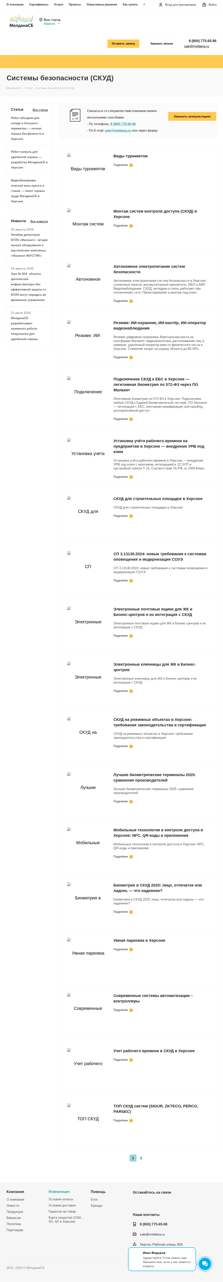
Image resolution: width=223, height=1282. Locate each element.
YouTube (148, 1202)
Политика (14, 1224)
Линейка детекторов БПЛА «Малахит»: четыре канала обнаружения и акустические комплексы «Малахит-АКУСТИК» (29, 245)
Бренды (97, 1205)
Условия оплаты (61, 1199)
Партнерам (15, 1230)
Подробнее (120, 165)
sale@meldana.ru (196, 46)
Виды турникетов (130, 156)
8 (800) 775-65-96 (202, 41)
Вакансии (14, 1218)
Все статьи (40, 110)
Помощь (98, 1192)
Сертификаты (38, 4)
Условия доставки (62, 1205)
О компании (15, 4)
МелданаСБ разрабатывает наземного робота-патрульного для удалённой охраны (24, 328)
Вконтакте (137, 1202)
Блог (94, 1199)
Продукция (15, 1211)
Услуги (58, 4)
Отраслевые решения (102, 4)
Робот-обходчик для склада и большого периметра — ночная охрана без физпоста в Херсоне (27, 128)
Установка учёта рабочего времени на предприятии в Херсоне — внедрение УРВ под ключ (158, 446)
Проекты (75, 4)
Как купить (130, 4)
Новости (13, 1205)
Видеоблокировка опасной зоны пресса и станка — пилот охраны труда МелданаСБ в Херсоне (28, 191)
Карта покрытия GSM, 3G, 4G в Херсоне (65, 1219)
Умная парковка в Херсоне (139, 940)
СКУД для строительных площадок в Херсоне (158, 499)
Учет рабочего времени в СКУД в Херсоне (154, 1051)
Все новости (39, 221)
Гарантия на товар (62, 1211)
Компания (15, 1192)
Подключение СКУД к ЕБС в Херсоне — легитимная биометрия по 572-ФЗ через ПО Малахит (155, 384)
